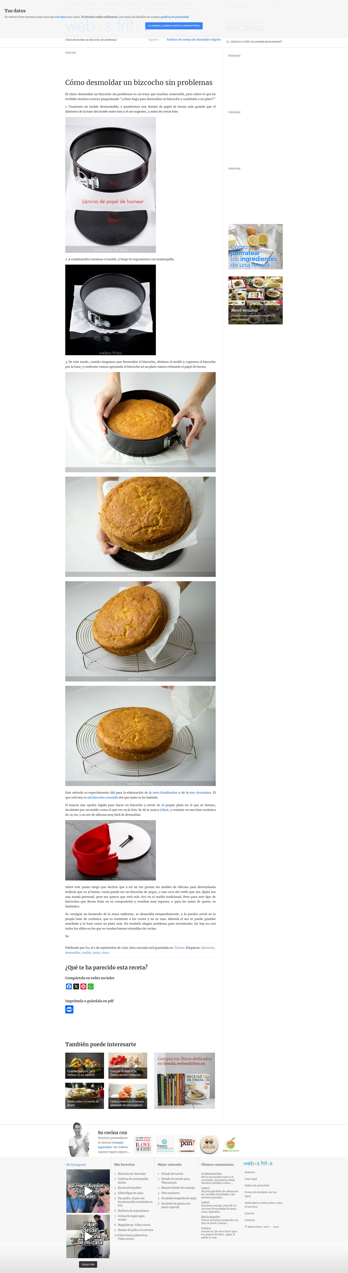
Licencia (249, 1213)
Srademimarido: (218, 1178)
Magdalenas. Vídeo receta (134, 1225)
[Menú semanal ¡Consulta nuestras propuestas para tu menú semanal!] (255, 323)
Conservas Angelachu (209, 1144)
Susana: (219, 1233)
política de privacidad (175, 17)
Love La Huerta (231, 1144)
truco (105, 952)
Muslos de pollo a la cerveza (135, 1230)
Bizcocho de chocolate (132, 1173)
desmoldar (72, 952)
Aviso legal (251, 1178)
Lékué (164, 810)
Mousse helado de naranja (178, 1187)
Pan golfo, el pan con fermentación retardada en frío (135, 1202)
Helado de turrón (172, 1173)
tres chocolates (200, 792)
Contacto (250, 1220)
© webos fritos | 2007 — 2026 (262, 1226)
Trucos (180, 947)
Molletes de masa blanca (133, 1210)
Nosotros (250, 1172)
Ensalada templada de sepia (178, 1198)
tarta (96, 952)
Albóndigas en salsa (130, 1193)
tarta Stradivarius (165, 792)
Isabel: (219, 1193)
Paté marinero (170, 1193)
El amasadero (187, 1144)
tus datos (61, 17)
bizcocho (207, 947)
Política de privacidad (257, 1185)
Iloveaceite (143, 1144)
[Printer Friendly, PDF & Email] (69, 1012)
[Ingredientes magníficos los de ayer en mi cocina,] (88, 1236)
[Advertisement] (131, 63)
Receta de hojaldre (129, 1187)
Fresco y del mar (165, 1144)
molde (86, 952)
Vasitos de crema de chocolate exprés (194, 39)
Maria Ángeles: (219, 1220)
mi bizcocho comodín (102, 797)
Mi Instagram (76, 1164)
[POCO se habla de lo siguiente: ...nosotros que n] (88, 1191)
